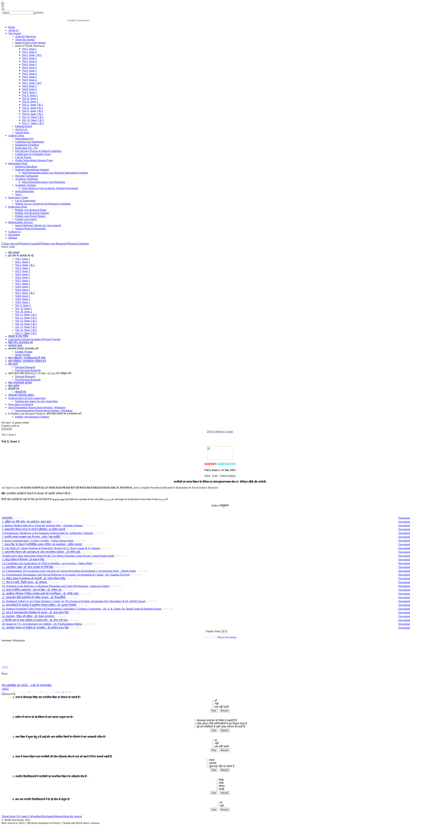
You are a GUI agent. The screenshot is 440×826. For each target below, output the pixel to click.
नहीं (216, 703)
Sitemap (58, 816)
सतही (221, 789)
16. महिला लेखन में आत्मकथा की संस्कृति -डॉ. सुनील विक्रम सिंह (33, 578)
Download (404, 517)
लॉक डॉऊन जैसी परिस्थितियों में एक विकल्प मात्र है (222, 723)
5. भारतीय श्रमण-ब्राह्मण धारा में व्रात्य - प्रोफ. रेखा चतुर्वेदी (31, 536)
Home (5, 816)
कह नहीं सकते (222, 706)
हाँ (216, 700)
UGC (5, 679)
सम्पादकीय (7, 517)
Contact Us (25, 816)
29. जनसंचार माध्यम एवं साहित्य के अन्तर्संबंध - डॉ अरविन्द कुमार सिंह (35, 627)
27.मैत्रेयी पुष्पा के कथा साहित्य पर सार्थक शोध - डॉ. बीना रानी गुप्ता (35, 620)
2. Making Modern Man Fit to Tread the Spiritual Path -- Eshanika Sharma (42, 525)
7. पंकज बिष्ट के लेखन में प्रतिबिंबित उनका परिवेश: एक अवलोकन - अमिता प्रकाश (42, 544)
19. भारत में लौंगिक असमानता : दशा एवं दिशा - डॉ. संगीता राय (32, 589)
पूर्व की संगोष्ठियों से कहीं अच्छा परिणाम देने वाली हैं (221, 726)
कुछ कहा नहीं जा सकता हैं (221, 766)
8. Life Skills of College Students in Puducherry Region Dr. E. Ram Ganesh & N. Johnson (51, 548)
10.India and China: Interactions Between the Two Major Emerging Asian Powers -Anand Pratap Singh (58, 555)
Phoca (220, 637)
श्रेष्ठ (221, 779)
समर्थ (211, 760)
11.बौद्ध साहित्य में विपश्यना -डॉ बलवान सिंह (23, 559)
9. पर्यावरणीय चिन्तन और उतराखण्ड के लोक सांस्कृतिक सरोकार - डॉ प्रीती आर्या (41, 551)
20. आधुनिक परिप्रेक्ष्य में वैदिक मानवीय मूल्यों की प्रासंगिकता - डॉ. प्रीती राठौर (40, 593)
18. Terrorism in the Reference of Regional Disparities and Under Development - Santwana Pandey (56, 586)
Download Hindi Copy (14, 689)
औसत (222, 786)
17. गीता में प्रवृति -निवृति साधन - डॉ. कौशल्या (25, 582)
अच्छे (221, 782)
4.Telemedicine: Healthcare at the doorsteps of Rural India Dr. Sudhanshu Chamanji (47, 533)
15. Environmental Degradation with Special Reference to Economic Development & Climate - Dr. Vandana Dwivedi (65, 574)
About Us (14, 816)
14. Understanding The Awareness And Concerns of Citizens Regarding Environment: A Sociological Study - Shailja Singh (69, 570)
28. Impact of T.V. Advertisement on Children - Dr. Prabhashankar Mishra (42, 623)
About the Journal (72, 816)
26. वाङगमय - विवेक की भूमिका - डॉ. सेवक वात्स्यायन (28, 616)
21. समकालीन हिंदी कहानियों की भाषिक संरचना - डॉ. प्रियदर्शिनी (34, 597)
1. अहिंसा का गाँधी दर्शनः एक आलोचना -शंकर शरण (26, 521)
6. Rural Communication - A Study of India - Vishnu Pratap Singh (37, 540)
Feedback (36, 816)
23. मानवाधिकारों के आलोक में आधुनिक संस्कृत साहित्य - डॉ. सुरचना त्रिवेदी (39, 604)
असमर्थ (212, 763)
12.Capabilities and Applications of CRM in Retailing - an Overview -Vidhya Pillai (47, 563)
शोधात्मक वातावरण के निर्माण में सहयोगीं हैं (217, 720)
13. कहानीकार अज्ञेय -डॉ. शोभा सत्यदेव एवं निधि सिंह (27, 567)
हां (216, 740)
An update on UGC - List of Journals (27, 676)
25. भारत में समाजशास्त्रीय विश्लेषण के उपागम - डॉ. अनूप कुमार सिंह (35, 612)
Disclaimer (48, 816)
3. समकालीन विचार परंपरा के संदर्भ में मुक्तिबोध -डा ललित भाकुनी (34, 529)
